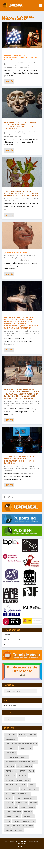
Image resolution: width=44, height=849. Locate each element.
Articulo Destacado (30, 63)
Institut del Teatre (26, 771)
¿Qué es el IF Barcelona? (15, 252)
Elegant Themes (20, 841)
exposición (10, 766)
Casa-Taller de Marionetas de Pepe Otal (21, 744)
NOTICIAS (7, 136)
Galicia (19, 766)
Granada (28, 766)
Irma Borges (10, 775)
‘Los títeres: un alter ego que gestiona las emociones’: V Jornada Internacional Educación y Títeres (21, 193)
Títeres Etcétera (28, 821)
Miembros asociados (11, 640)
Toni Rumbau (10, 63)
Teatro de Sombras (13, 812)
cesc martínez (11, 748)
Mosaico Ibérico (12, 789)
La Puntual (22, 775)
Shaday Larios (21, 803)
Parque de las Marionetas (25, 798)
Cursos (25, 198)
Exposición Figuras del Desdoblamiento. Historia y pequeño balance (21, 57)
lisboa (19, 780)
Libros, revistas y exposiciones (26, 134)
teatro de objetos (27, 807)
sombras (33, 803)
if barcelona (10, 771)
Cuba (22, 748)
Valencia (9, 830)
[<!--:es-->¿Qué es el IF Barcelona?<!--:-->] (22, 235)
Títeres (16, 821)
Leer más (9, 81)
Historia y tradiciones (22, 65)
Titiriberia (28, 812)
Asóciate (7, 635)
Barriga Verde (11, 739)
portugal (9, 803)
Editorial (6, 65)
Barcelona (32, 735)
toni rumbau (28, 816)
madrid (32, 785)
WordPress (22, 843)
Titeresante (10, 132)
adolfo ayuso (11, 735)
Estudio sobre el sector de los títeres (21, 762)
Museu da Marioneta (29, 789)
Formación (32, 132)
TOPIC (8, 821)
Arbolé (22, 735)
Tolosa (17, 816)
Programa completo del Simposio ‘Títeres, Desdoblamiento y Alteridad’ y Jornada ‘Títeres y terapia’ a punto (20, 125)
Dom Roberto (11, 753)
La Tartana (10, 780)
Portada (15, 67)
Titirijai (9, 816)
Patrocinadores (9, 645)
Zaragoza (19, 830)
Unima (8, 826)
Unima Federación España (23, 826)
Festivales (12, 65)
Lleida (27, 780)
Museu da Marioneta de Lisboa (17, 794)
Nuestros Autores (10, 705)
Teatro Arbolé (11, 807)
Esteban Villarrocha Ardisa (16, 757)
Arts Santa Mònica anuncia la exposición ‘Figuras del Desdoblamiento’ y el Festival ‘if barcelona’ (19, 459)
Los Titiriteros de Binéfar (16, 785)
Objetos (9, 798)
